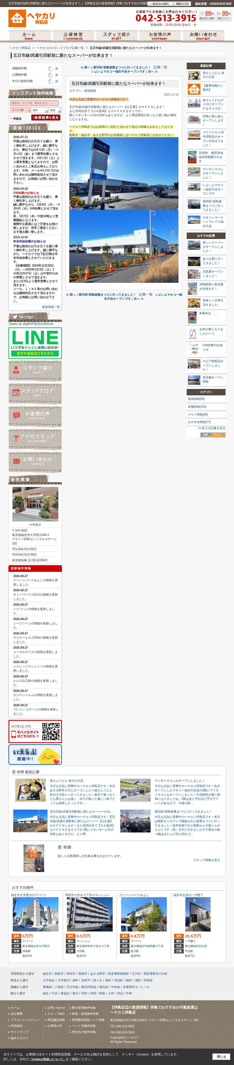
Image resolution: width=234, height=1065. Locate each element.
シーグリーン (22, 623)
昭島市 (59, 973)
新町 (129, 980)
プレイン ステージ (25, 709)
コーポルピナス (23, 652)
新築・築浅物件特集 (85, 1013)
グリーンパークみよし (28, 580)
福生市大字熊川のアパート (29, 895)
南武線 (103, 987)
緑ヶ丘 (97, 980)
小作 (111, 993)
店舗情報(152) (197, 406)
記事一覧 (160, 67)
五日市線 (72, 987)
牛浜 (55, 993)
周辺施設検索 (56, 1020)
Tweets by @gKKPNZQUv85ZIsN (30, 324)
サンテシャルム (23, 695)
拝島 (93, 993)
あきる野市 (97, 973)
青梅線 (47, 987)
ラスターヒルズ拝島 (26, 637)
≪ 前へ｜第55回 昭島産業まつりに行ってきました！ (115, 67)
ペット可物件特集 (84, 1026)
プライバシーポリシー (25, 1020)
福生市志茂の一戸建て (188, 895)
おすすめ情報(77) (199, 422)
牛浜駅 (189, 951)
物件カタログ (20, 1038)
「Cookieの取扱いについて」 (47, 1059)
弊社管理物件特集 (84, 1007)
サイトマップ (20, 1032)
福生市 (35, 946)
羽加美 (148, 980)
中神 (129, 993)
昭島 (102, 993)
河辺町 (118, 980)
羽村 (84, 993)
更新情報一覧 (51, 307)
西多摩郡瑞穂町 (118, 973)
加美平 (85, 980)
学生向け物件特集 (84, 1032)
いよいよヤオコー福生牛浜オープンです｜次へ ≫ (125, 71)
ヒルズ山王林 (22, 680)
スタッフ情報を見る (206, 860)
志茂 (204, 946)
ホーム (15, 1007)
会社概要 (17, 1013)
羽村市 (89, 946)
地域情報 (90, 90)
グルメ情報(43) (198, 414)
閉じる (221, 1056)
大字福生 (49, 980)
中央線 (115, 987)
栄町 (138, 980)
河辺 (120, 993)
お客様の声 (54, 1026)
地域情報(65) (196, 399)
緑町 (75, 980)
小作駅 (81, 951)
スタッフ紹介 (56, 1013)
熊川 (75, 993)
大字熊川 (44, 946)
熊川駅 (135, 951)
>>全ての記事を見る (212, 428)
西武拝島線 (88, 987)
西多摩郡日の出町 (156, 973)
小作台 (97, 946)
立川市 (136, 973)
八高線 (59, 987)
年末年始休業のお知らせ (29, 241)
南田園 (151, 946)
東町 (108, 980)
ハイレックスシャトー (28, 666)
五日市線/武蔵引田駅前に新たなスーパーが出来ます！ (119, 83)
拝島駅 (26, 951)
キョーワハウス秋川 (26, 594)
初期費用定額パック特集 (88, 1020)
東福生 (65, 993)
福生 (46, 993)
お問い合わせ (56, 1007)
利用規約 (17, 1026)
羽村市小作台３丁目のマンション (87, 895)
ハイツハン (20, 609)
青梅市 (82, 973)
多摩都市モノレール (136, 987)
